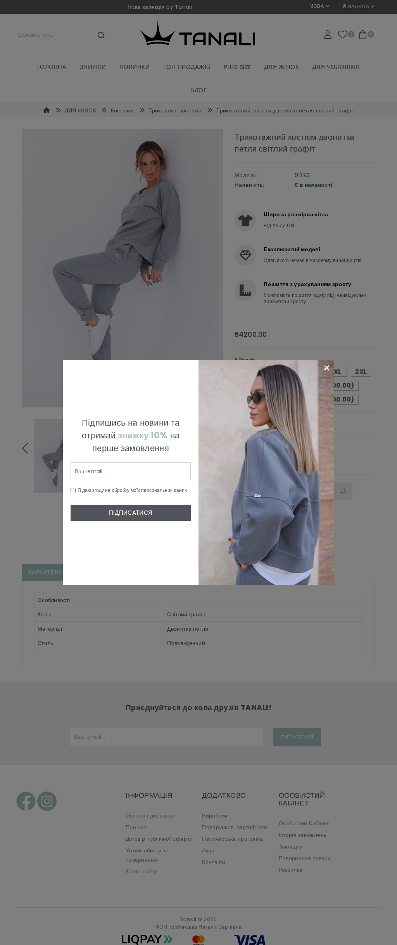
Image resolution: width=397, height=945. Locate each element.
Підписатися (130, 513)
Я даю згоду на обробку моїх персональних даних (132, 490)
